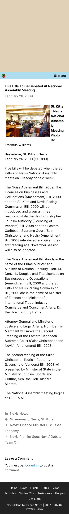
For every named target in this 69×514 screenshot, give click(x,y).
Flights (34, 487)
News (23, 487)
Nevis (35, 419)
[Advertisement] (34, 36)
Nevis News (19, 413)
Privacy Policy (34, 508)
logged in (32, 465)
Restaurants (45, 493)
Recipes (60, 493)
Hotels (45, 487)
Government (19, 419)
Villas (56, 487)
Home (13, 487)
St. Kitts (47, 419)
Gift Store (35, 498)
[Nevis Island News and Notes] (3, 75)
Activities (10, 493)
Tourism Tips (26, 493)
